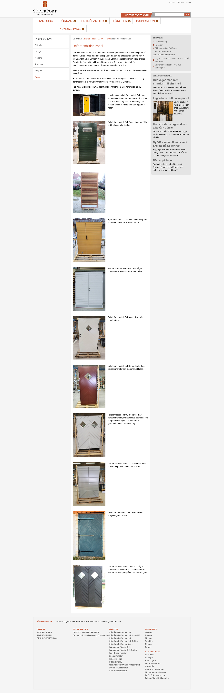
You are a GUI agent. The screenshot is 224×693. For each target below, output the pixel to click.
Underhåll (149, 666)
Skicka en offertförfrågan (166, 48)
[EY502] (89, 115)
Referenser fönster (118, 671)
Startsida (86, 39)
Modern (38, 58)
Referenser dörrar (163, 51)
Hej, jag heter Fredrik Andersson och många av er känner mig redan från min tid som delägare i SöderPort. (170, 152)
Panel (37, 77)
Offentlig (38, 45)
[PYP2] (89, 310)
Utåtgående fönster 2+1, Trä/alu (123, 641)
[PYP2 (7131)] (89, 261)
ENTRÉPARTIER (80, 629)
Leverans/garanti (153, 663)
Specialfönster (116, 656)
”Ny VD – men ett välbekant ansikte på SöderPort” (172, 60)
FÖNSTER (113, 629)
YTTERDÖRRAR (44, 632)
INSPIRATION (43, 38)
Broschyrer (150, 660)
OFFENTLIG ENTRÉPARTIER (86, 632)
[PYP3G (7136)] (89, 456)
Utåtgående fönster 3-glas (121, 644)
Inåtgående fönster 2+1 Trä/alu (123, 650)
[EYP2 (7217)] (89, 164)
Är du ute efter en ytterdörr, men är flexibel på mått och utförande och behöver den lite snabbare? (168, 167)
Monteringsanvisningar (156, 672)
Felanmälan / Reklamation (157, 678)
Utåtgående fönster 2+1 (120, 638)
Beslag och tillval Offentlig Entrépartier (91, 635)
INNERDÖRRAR (44, 635)
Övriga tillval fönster (118, 668)
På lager (159, 45)
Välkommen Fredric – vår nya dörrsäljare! (168, 66)
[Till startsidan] (45, 15)
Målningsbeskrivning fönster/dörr (124, 665)
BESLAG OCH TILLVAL (47, 638)
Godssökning (161, 42)
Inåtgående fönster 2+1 (120, 647)
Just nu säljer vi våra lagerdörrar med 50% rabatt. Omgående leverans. (181, 108)
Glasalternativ (115, 662)
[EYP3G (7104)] (89, 408)
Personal (149, 655)
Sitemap (180, 2)
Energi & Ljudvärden (154, 669)
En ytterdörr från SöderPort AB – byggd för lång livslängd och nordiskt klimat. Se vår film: (171, 134)
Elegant (38, 71)
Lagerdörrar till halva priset (171, 98)
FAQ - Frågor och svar (155, 675)
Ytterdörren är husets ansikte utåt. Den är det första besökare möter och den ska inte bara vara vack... (170, 90)
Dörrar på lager (163, 160)
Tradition (39, 64)
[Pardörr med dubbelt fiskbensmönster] (89, 608)
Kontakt (172, 2)
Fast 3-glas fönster (118, 653)
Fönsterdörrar (115, 659)
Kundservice (152, 652)
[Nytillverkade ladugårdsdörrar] (89, 559)
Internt (188, 2)
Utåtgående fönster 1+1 (120, 632)
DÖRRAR (41, 629)
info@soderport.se (112, 621)
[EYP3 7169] (89, 359)
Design (38, 51)
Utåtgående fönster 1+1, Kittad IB (124, 635)
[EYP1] (89, 212)
